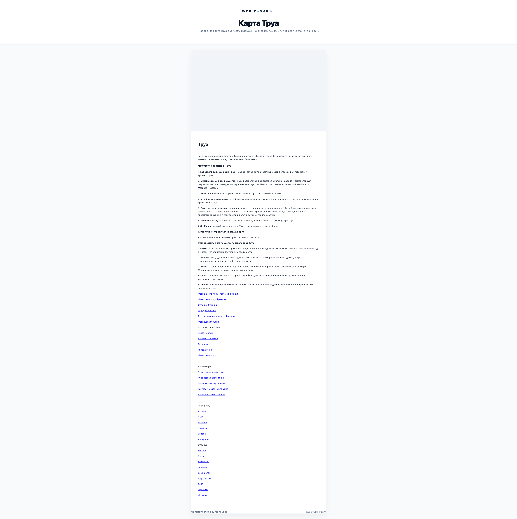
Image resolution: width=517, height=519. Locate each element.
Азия (200, 417)
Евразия (202, 422)
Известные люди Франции (212, 299)
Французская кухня (208, 321)
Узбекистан (204, 473)
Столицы (203, 344)
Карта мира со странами (211, 394)
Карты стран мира (208, 338)
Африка (202, 411)
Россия (202, 450)
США (200, 484)
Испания (202, 495)
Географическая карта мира (213, 389)
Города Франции (207, 310)
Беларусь (203, 456)
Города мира (205, 349)
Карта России (205, 333)
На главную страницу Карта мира (209, 511)
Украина (202, 467)
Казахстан (203, 461)
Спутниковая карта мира (211, 383)
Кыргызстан (204, 478)
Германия (203, 489)
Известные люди (207, 355)
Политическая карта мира (212, 372)
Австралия (203, 439)
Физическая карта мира (211, 377)
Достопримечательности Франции (216, 316)
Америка (202, 428)
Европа (202, 433)
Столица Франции (208, 305)
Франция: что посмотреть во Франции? (219, 293)
